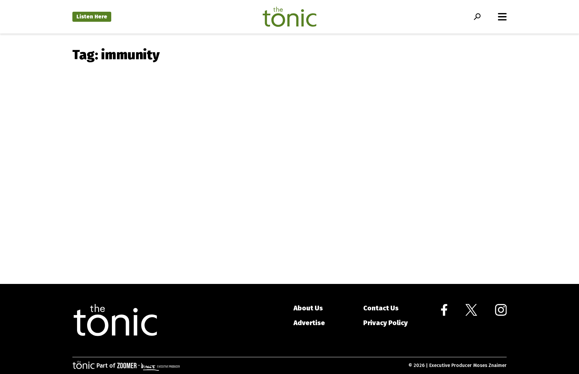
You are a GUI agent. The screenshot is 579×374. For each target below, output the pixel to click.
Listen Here (91, 16)
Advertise (309, 323)
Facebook (444, 310)
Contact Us (381, 308)
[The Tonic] (115, 320)
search (477, 17)
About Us (308, 308)
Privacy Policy (385, 323)
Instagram (501, 310)
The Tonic (289, 17)
